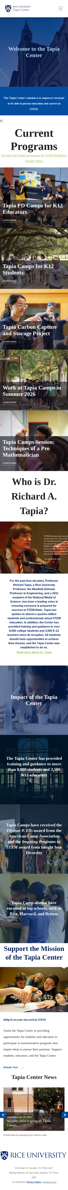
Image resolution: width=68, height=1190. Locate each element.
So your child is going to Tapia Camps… (29, 1123)
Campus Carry (49, 1182)
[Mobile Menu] (60, 8)
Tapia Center (21, 9)
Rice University (22, 7)
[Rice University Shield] (8, 8)
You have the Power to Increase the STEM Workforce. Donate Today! (34, 158)
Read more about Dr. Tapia (34, 652)
